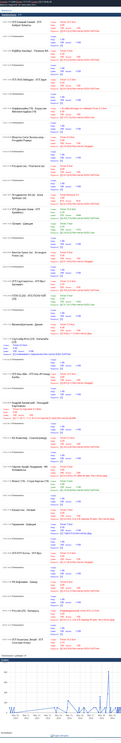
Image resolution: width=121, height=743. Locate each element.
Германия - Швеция (24, 524)
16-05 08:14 (7, 423)
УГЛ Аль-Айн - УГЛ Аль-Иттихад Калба (31, 375)
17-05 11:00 (7, 339)
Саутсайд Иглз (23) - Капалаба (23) (30, 340)
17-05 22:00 (7, 281)
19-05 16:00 (7, 51)
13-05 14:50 (7, 567)
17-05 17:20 (7, 324)
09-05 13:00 (7, 639)
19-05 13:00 (7, 79)
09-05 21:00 (7, 582)
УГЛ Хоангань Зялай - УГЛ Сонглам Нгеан (27, 641)
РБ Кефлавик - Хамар (24, 582)
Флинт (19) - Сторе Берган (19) (30, 481)
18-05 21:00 (7, 166)
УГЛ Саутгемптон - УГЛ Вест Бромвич (29, 282)
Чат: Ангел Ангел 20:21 (27, 5)
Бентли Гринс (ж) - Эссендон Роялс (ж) (29, 254)
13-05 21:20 (7, 524)
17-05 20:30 (7, 296)
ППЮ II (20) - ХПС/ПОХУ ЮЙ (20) (29, 297)
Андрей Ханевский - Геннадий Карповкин (30, 404)
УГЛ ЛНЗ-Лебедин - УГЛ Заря (29, 79)
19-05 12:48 (7, 94)
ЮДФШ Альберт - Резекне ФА (30, 51)
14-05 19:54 (7, 495)
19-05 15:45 (7, 65)
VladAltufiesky (9, 14)
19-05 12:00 (7, 108)
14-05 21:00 (7, 481)
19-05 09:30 (7, 137)
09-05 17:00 (7, 611)
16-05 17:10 (7, 374)
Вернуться (6, 10)
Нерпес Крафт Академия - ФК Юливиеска (30, 468)
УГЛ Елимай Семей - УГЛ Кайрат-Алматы (26, 23)
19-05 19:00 (7, 22)
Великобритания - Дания (27, 324)
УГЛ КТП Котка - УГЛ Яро (26, 553)
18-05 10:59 (7, 238)
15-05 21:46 (7, 452)
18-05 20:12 (7, 180)
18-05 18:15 (7, 195)
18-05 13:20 (7, 224)
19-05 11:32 (7, 123)
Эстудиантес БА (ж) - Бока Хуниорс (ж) (27, 196)
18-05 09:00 (7, 252)
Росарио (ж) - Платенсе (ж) (28, 166)
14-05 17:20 (7, 510)
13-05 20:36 (7, 539)
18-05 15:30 (7, 209)
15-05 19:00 (7, 467)
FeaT (107, 739)
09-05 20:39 (7, 596)
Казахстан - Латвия (23, 510)
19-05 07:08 (7, 151)
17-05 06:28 (7, 359)
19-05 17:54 (7, 36)
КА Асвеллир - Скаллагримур (29, 438)
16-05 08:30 (7, 403)
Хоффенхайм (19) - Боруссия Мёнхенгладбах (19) (29, 110)
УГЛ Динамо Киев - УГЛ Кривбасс (26, 210)
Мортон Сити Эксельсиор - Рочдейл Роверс (28, 138)
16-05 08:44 (7, 388)
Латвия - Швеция (22, 223)
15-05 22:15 (7, 438)
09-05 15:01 (7, 625)
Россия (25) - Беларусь (25, 610)
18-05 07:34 (7, 267)
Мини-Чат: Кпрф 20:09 (8, 5)
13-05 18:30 (7, 553)
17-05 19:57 (7, 310)
